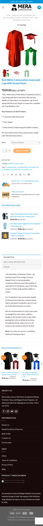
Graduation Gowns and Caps (23, 15)
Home (8, 15)
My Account (6, 442)
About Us (5, 425)
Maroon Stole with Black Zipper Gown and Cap (10, 373)
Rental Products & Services (12, 429)
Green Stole (31, 167)
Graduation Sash (10, 167)
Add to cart (21, 151)
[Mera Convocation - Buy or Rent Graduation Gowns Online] (21, 7)
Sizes (4, 142)
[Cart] (39, 7)
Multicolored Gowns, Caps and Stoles (18, 18)
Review (6, 267)
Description (9, 257)
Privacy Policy (7, 465)
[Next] (38, 48)
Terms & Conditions (9, 460)
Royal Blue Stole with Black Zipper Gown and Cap (31, 374)
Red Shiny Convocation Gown (23, 169)
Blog (4, 469)
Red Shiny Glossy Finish (21, 20)
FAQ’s (4, 456)
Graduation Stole (22, 167)
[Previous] (5, 48)
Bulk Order (6, 434)
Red (36, 18)
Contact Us (6, 438)
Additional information (14, 262)
